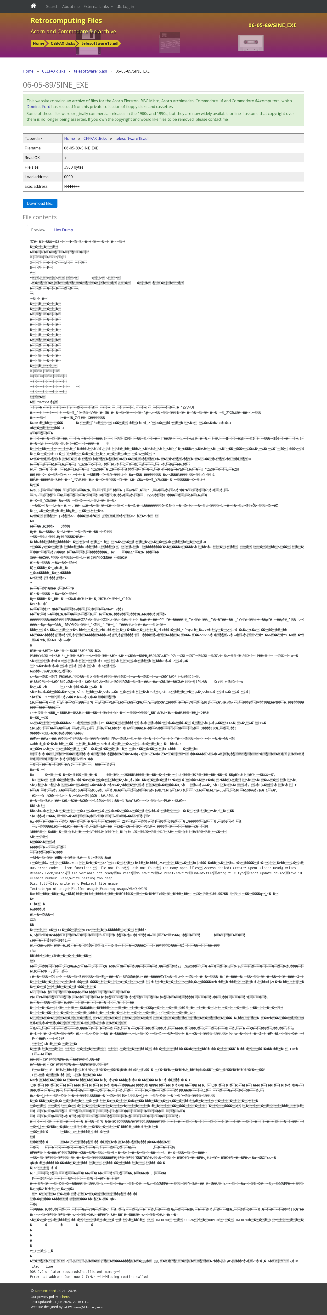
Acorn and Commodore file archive (73, 31)
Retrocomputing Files (66, 20)
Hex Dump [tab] (63, 230)
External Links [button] (97, 6)
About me (71, 6)
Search (52, 6)
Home (39, 43)
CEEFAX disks (63, 43)
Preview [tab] (38, 230)
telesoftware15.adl (99, 43)
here (65, 1296)
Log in (128, 6)
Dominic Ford (38, 106)
